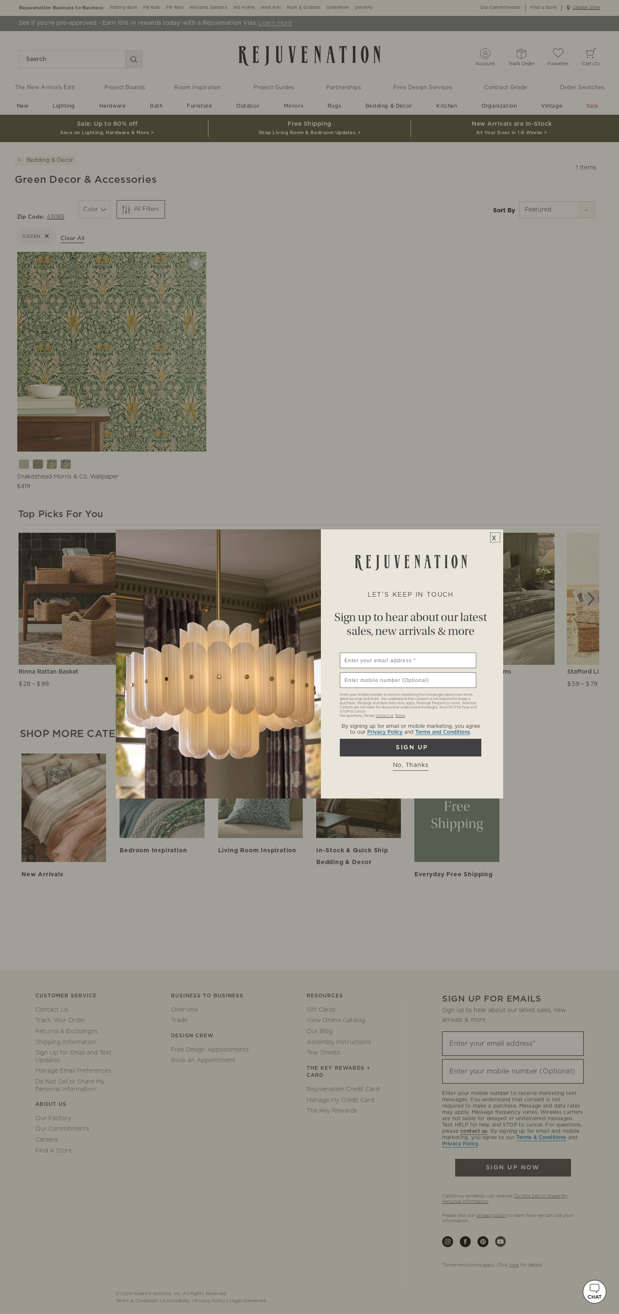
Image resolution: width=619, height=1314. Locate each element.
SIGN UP (410, 747)
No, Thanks (411, 765)
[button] (594, 1291)
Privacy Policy (385, 732)
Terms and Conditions (442, 732)
